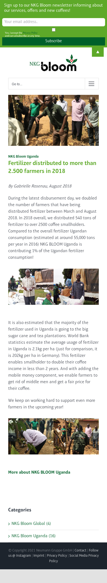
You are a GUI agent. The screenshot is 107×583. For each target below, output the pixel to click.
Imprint (38, 556)
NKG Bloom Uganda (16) (34, 536)
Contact (80, 550)
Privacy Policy (57, 556)
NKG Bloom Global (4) (31, 524)
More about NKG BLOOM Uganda (39, 472)
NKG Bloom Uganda (23, 156)
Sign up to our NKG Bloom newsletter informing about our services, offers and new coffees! (53, 8)
